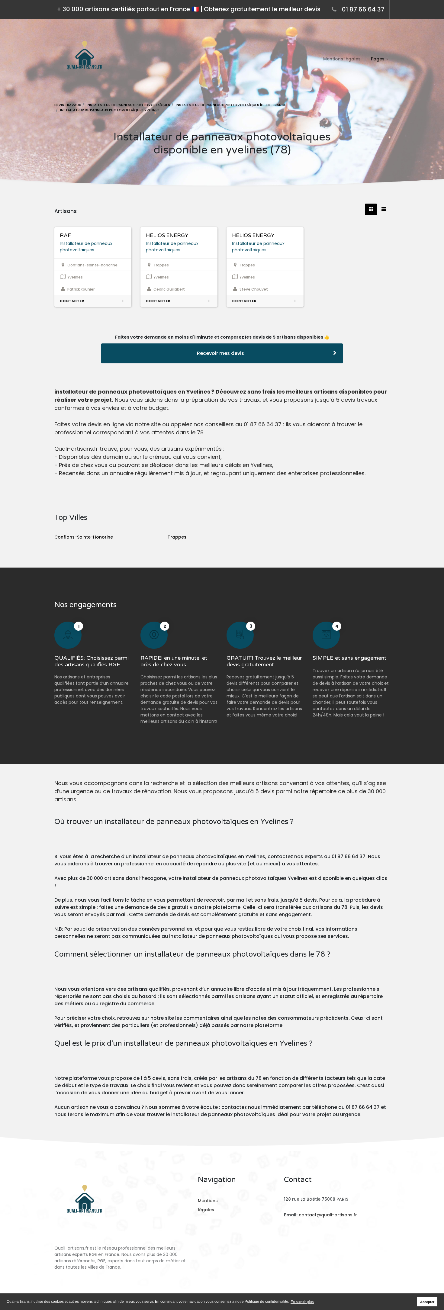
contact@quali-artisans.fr (328, 1215)
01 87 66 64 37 (363, 9)
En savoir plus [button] (302, 1302)
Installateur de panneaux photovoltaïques (86, 246)
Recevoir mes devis (220, 353)
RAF (65, 235)
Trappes (177, 537)
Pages (377, 59)
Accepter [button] (427, 1302)
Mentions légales (342, 59)
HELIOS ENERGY (167, 235)
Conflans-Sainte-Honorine (83, 537)
